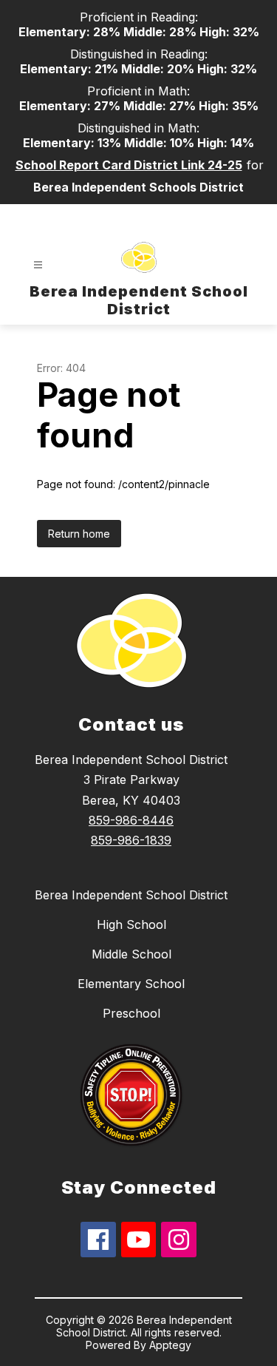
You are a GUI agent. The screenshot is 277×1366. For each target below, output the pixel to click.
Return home (79, 533)
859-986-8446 (131, 820)
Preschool (131, 1013)
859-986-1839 (131, 840)
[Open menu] (38, 265)
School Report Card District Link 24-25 (129, 165)
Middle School (131, 954)
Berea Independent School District (131, 894)
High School (131, 924)
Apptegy (170, 1345)
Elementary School (131, 983)
